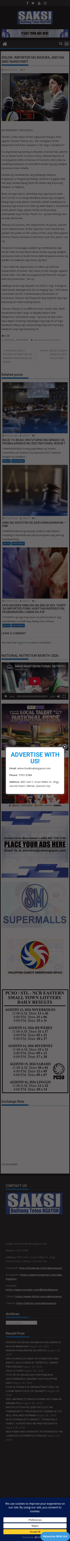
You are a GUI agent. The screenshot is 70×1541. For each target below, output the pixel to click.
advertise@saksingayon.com (34, 768)
